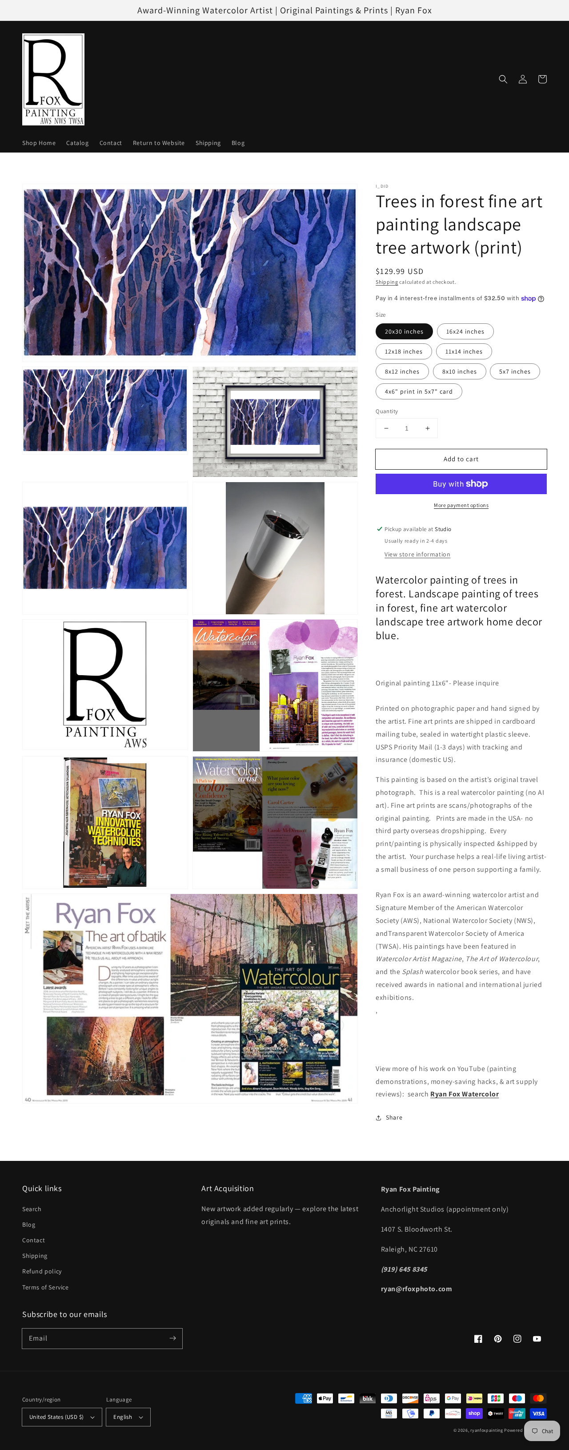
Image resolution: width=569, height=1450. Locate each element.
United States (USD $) (56, 1417)
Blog (28, 1224)
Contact (33, 1240)
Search (32, 1209)
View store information (417, 554)
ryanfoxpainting (486, 1430)
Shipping (387, 281)
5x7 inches (515, 371)
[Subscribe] (172, 1338)
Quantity (387, 411)
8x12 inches (402, 371)
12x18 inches (404, 351)
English (122, 1417)
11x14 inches (464, 351)
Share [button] (394, 1117)
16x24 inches (465, 331)
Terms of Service (45, 1287)
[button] (503, 79)
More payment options (461, 505)
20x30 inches (404, 331)
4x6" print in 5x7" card (419, 391)
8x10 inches (459, 371)
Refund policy (42, 1271)
